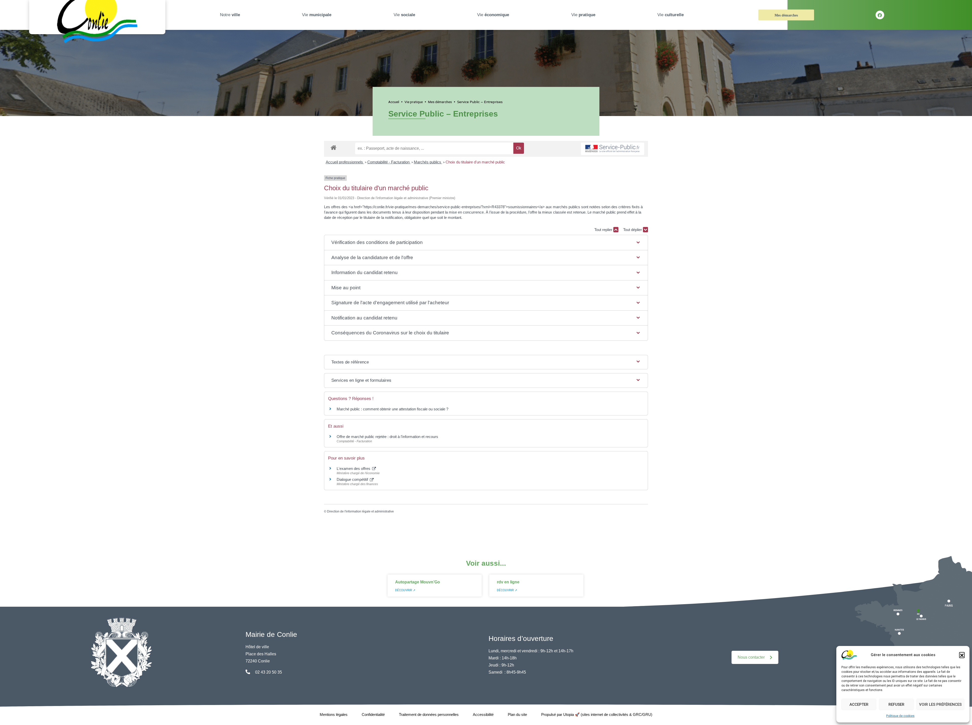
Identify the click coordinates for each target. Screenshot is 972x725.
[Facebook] (880, 15)
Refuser (896, 704)
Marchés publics (428, 162)
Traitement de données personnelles (429, 714)
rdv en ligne (508, 582)
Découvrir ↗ (405, 590)
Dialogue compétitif (353, 479)
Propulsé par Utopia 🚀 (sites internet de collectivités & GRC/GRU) (596, 714)
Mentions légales (334, 714)
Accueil (393, 102)
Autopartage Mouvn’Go (417, 582)
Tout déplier (633, 229)
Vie (316, 14)
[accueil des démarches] (333, 147)
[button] (961, 654)
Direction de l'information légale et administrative (360, 511)
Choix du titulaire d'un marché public (475, 162)
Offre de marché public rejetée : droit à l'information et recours (387, 436)
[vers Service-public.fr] (612, 149)
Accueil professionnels (345, 162)
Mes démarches (786, 15)
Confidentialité (373, 714)
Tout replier (603, 229)
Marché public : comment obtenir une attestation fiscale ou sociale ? (392, 409)
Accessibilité (483, 714)
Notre (230, 14)
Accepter (858, 704)
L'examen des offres (354, 468)
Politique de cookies (900, 716)
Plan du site (517, 714)
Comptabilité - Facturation (389, 162)
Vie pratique (413, 102)
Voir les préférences (940, 704)
